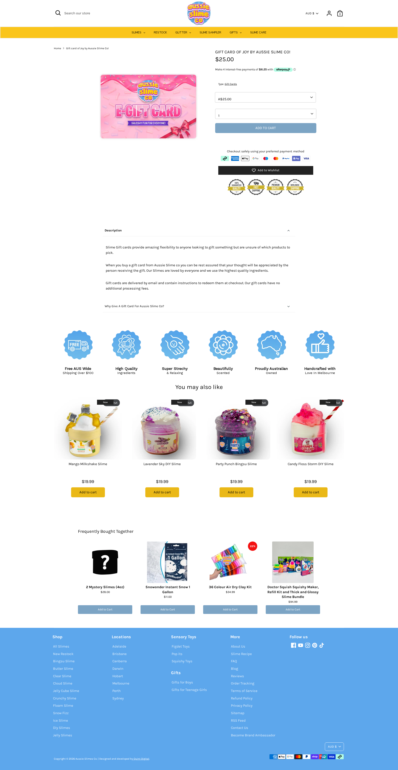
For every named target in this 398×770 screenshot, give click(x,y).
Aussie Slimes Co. (86, 758)
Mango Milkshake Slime (88, 464)
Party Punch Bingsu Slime (236, 464)
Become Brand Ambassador (253, 735)
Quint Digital (141, 758)
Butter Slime (63, 668)
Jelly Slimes (62, 735)
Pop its (177, 654)
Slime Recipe (241, 654)
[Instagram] (307, 645)
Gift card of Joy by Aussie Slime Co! (87, 48)
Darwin (117, 668)
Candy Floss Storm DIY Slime (311, 464)
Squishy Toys (182, 661)
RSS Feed (238, 720)
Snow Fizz (61, 713)
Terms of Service (244, 691)
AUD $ (310, 13)
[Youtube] (300, 645)
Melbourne (120, 683)
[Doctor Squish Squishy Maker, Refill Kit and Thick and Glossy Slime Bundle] (293, 562)
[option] (85, 452)
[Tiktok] (321, 645)
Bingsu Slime (64, 661)
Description (113, 230)
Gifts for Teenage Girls (189, 690)
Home (57, 48)
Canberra (119, 661)
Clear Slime (62, 676)
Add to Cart (105, 609)
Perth (116, 691)
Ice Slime (60, 720)
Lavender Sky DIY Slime (162, 464)
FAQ (234, 661)
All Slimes (61, 646)
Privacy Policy (241, 705)
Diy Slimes (61, 728)
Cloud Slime (62, 683)
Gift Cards (231, 84)
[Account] (329, 13)
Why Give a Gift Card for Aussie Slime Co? (134, 306)
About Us (238, 646)
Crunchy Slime (64, 698)
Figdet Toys (181, 646)
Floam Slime (63, 705)
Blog (234, 668)
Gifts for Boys (182, 682)
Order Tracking (242, 683)
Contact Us (239, 728)
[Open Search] (58, 13)
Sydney (118, 698)
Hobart (117, 676)
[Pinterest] (314, 645)
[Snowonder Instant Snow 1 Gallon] (168, 562)
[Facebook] (293, 645)
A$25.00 (224, 99)
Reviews (237, 676)
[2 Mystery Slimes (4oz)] (105, 562)
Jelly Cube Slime (66, 691)
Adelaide (119, 646)
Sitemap (237, 713)
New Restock (63, 654)
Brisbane (119, 654)
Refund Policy (241, 698)
